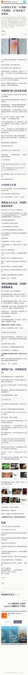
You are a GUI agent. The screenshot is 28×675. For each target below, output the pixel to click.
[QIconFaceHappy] (2, 583)
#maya (2, 577)
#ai (4, 577)
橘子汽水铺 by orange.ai (12, 672)
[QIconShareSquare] (25, 34)
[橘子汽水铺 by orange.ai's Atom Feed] (9, 615)
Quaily (22, 672)
